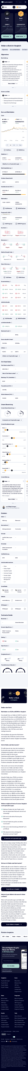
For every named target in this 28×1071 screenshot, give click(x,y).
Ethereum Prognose (19, 1000)
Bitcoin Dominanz (19, 1026)
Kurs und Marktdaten (15, 49)
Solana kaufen (4, 1022)
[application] (14, 132)
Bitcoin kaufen (4, 1016)
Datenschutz (13, 1039)
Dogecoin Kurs (18, 991)
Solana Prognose (19, 1005)
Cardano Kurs (18, 989)
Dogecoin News (5, 1009)
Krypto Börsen (4, 983)
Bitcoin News (4, 998)
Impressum (7, 1039)
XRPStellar (5, 936)
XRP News (3, 1002)
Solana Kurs (17, 987)
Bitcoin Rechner (18, 1016)
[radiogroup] (14, 145)
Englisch (9, 1034)
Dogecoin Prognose (19, 1009)
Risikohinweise (19, 1039)
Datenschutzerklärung (7, 971)
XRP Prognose (18, 1002)
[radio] (7, 145)
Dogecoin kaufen (5, 1026)
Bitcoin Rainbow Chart (20, 1022)
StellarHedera (16, 936)
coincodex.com (9, 1048)
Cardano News (4, 1007)
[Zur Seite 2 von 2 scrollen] (15, 87)
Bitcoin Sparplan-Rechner (20, 1018)
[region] (14, 74)
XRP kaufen (4, 1020)
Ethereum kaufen (5, 1018)
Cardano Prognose (19, 1007)
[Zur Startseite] (7, 2)
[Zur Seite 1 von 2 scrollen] (13, 87)
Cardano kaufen (5, 1024)
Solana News (4, 1005)
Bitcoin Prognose (19, 998)
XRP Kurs (17, 985)
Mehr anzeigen (5, 495)
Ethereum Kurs (18, 983)
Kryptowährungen (5, 980)
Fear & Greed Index (19, 1020)
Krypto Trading (4, 987)
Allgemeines (5, 49)
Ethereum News (5, 1000)
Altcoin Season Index (19, 1024)
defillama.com (3, 1048)
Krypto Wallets (4, 985)
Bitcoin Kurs (17, 980)
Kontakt (2, 1039)
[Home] (1, 1031)
